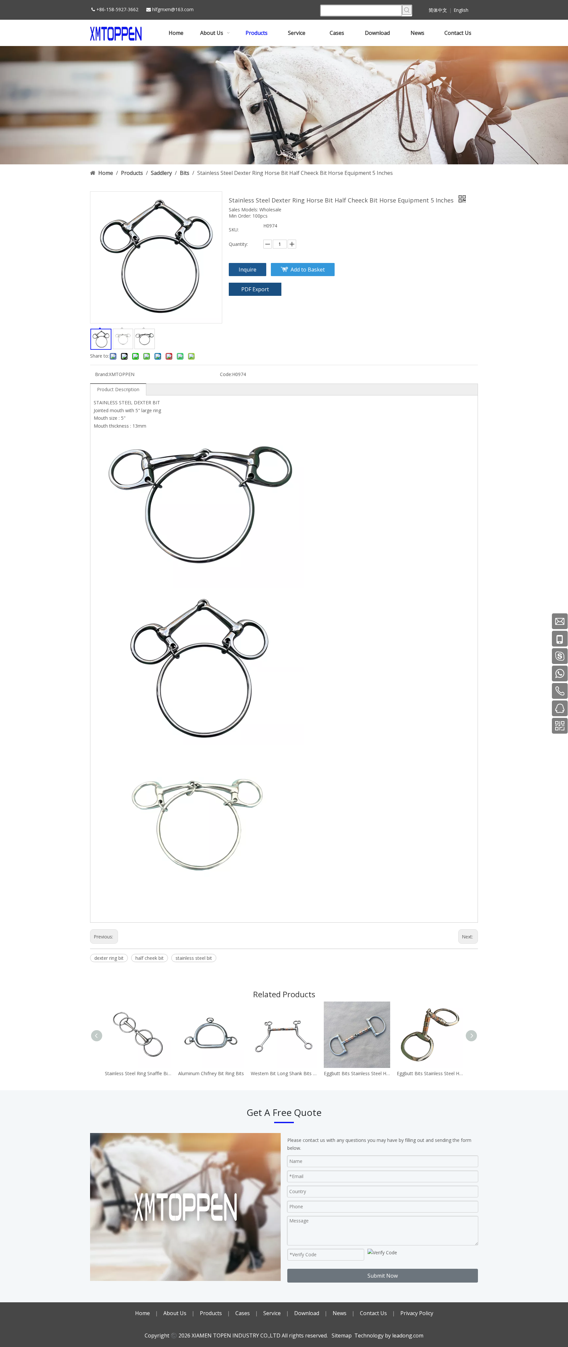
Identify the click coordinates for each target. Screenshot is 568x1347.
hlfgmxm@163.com (173, 9)
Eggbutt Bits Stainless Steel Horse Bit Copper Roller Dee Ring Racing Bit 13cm (357, 1073)
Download (306, 1313)
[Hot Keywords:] (407, 10)
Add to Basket (308, 269)
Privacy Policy (416, 1313)
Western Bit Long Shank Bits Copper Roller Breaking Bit (284, 1073)
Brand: (102, 374)
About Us (174, 1313)
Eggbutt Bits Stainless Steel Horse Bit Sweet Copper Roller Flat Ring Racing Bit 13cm (430, 1073)
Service (272, 1313)
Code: (226, 374)
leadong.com (407, 1335)
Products (211, 1313)
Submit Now (382, 1275)
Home (142, 1313)
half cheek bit (149, 958)
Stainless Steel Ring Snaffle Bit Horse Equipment (138, 1073)
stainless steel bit (194, 958)
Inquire (247, 269)
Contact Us (373, 1313)
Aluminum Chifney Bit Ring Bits (211, 1073)
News (339, 1313)
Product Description (118, 389)
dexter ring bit (109, 958)
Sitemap (342, 1335)
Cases (242, 1313)
